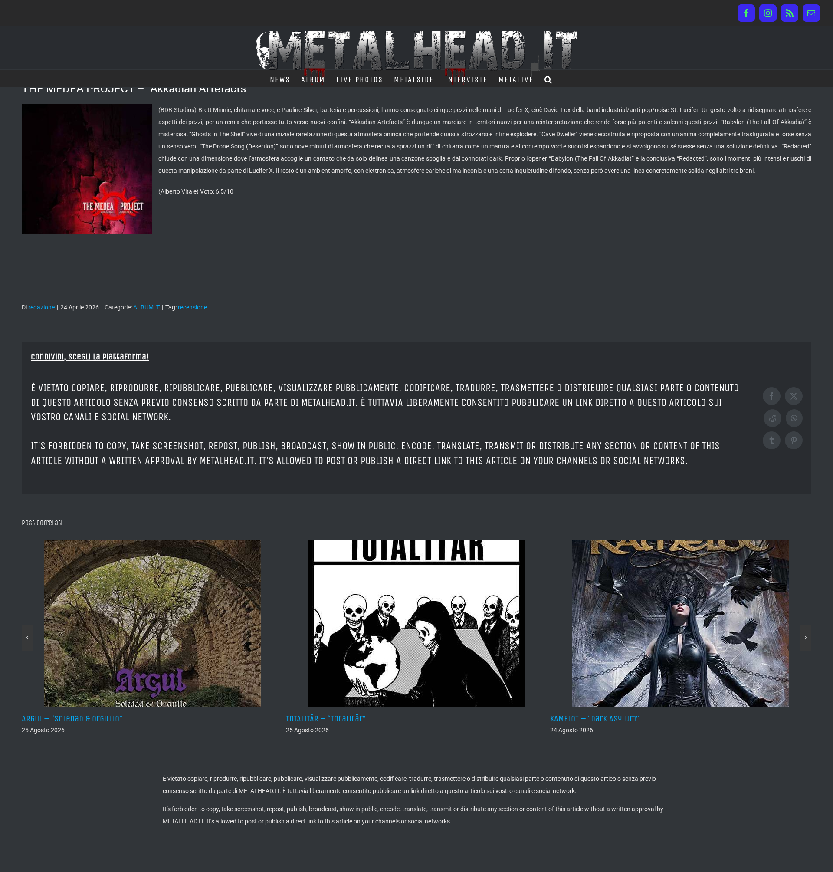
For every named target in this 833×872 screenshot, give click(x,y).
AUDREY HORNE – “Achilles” (694, 719)
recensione (192, 307)
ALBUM (143, 307)
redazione (41, 307)
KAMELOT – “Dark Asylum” (427, 719)
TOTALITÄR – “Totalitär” (159, 719)
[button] (548, 78)
